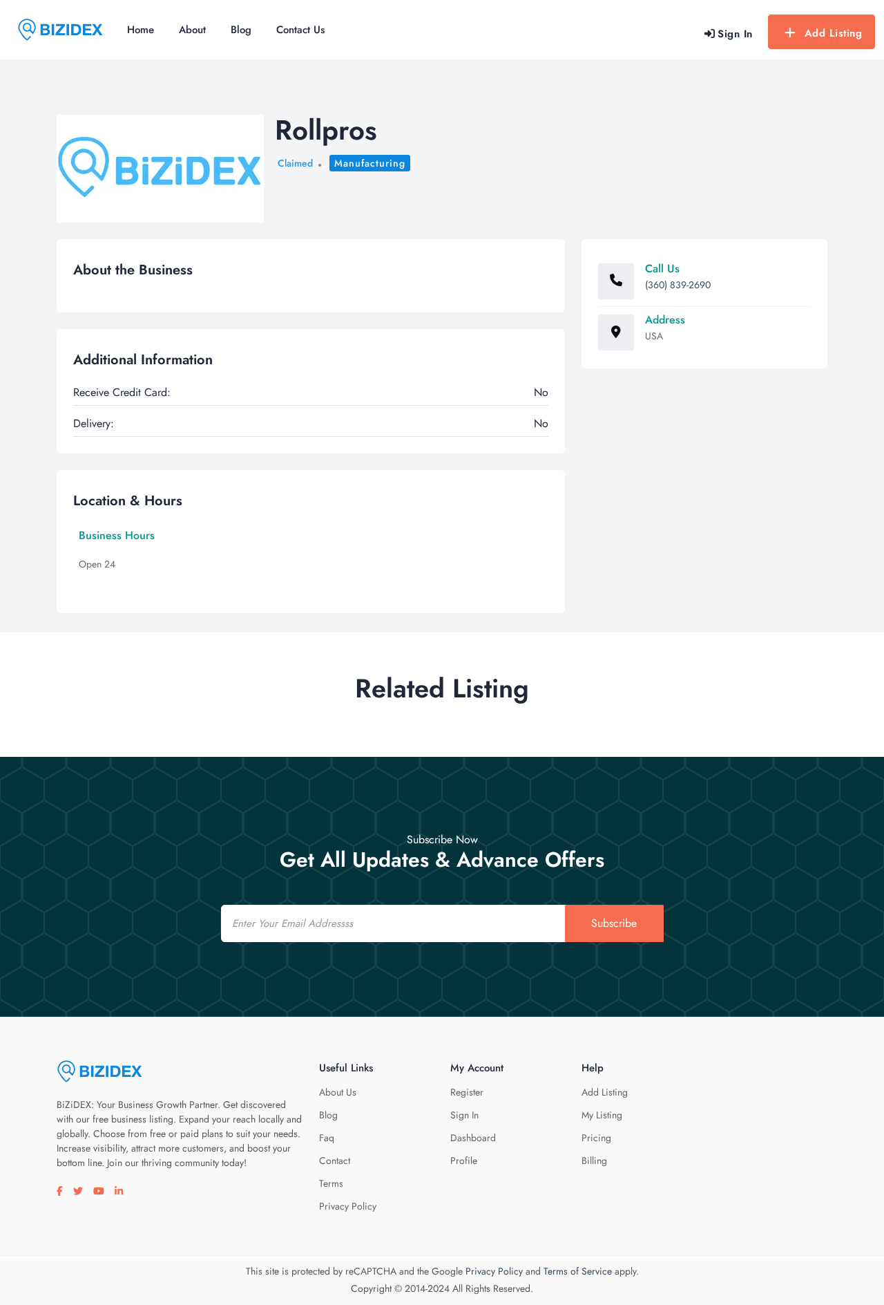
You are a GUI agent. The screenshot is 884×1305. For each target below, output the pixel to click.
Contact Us (300, 29)
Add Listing (834, 33)
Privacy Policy (347, 1206)
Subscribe (614, 923)
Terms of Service (578, 1271)
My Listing (602, 1115)
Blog (241, 29)
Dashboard (473, 1138)
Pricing (596, 1138)
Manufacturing (369, 163)
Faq (326, 1138)
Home (140, 29)
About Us (337, 1092)
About (192, 29)
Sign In (464, 1115)
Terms (331, 1183)
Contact (334, 1160)
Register (466, 1092)
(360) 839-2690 (678, 285)
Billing (594, 1160)
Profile (463, 1160)
